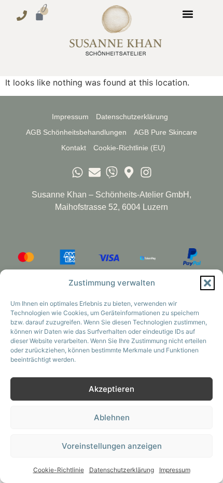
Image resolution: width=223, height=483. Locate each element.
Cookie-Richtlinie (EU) (129, 148)
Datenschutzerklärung (121, 470)
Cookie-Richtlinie (58, 470)
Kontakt (73, 148)
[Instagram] (146, 172)
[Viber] (112, 172)
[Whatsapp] (77, 172)
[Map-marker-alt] (129, 172)
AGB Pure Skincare (165, 132)
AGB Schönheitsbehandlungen (76, 132)
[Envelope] (95, 172)
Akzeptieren (111, 389)
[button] (207, 283)
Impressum (174, 470)
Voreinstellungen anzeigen (112, 446)
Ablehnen (112, 417)
